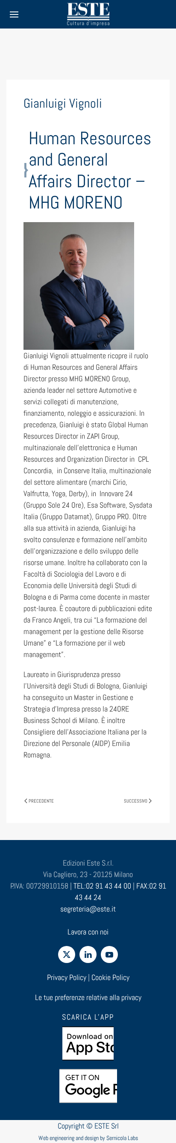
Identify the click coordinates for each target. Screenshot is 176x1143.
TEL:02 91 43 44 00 (102, 886)
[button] (14, 14)
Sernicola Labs (122, 1138)
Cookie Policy (110, 977)
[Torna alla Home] (88, 14)
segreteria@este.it (88, 909)
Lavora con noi (88, 932)
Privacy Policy (66, 977)
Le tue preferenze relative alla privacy (88, 997)
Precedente (41, 801)
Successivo (135, 801)
